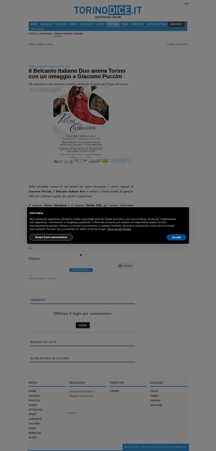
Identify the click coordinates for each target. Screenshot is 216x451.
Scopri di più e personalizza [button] (51, 237)
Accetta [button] (176, 237)
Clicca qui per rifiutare (119, 229)
